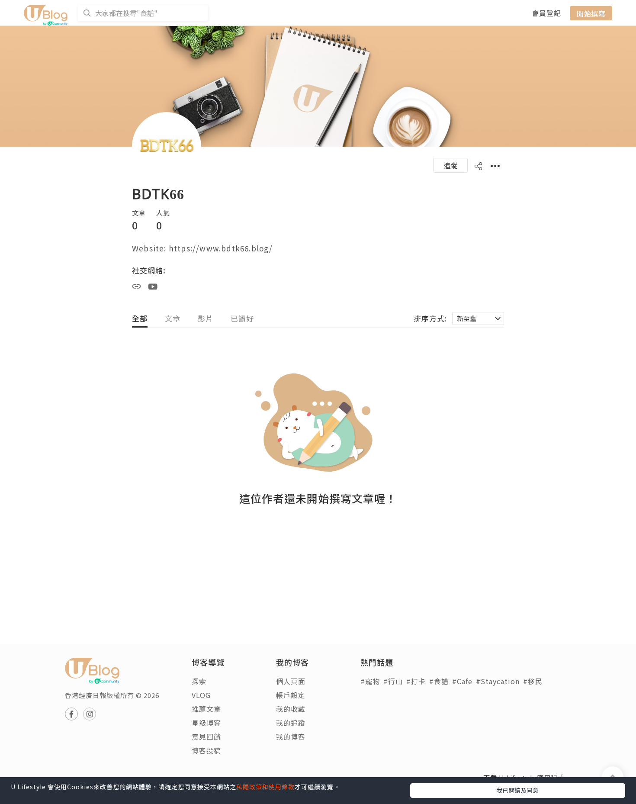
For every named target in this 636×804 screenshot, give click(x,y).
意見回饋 (206, 736)
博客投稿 (206, 750)
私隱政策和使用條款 (265, 786)
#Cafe (462, 681)
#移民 (533, 681)
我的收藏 (290, 709)
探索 (199, 681)
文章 (172, 318)
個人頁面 (290, 681)
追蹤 (450, 165)
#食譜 (439, 681)
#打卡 (416, 681)
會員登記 (546, 13)
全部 (140, 318)
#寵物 (370, 681)
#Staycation (498, 681)
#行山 (393, 681)
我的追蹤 (290, 722)
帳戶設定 (290, 695)
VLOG (201, 695)
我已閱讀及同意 (517, 790)
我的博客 (290, 736)
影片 (205, 318)
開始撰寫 (591, 13)
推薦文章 (206, 709)
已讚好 (242, 318)
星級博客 (206, 722)
